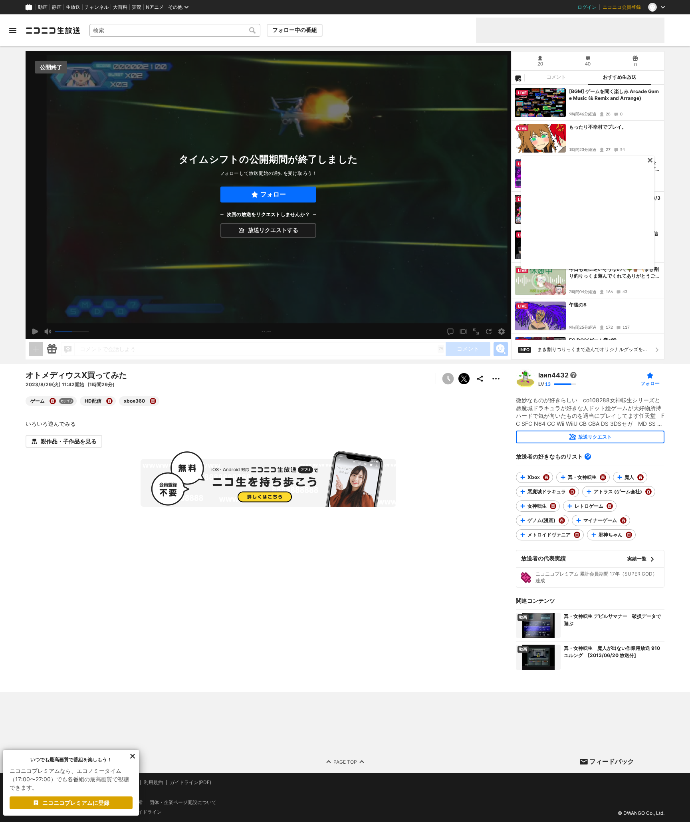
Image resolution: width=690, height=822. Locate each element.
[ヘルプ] (588, 456)
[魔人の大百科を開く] (640, 477)
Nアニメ (155, 7)
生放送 (73, 7)
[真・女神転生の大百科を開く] (603, 477)
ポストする (464, 378)
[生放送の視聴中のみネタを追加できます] (36, 349)
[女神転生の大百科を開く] (553, 506)
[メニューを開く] (13, 30)
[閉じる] (132, 756)
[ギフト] (52, 349)
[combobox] (174, 30)
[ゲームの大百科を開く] (53, 401)
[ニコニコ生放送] (53, 30)
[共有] (480, 378)
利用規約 (153, 782)
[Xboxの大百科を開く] (546, 477)
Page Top (345, 761)
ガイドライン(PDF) (190, 782)
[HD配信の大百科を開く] (109, 401)
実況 (136, 7)
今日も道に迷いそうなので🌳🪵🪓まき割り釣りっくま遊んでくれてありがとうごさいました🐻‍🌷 (614, 273)
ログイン (587, 7)
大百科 (120, 7)
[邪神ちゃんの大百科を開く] (629, 535)
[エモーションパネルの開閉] (501, 349)
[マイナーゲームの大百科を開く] (623, 520)
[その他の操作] (496, 378)
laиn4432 (553, 375)
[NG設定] (518, 78)
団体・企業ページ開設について (182, 802)
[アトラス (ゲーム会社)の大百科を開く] (648, 491)
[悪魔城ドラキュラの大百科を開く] (572, 491)
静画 (56, 7)
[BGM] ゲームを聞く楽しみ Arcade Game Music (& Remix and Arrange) (614, 94)
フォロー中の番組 (294, 30)
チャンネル (97, 7)
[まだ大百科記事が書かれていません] (573, 375)
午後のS (578, 305)
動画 (43, 7)
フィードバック (611, 761)
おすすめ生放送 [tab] (619, 77)
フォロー (273, 194)
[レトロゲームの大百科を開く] (610, 506)
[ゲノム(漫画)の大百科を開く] (562, 520)
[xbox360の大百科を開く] (153, 401)
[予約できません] (448, 378)
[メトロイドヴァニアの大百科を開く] (577, 535)
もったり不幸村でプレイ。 (598, 127)
